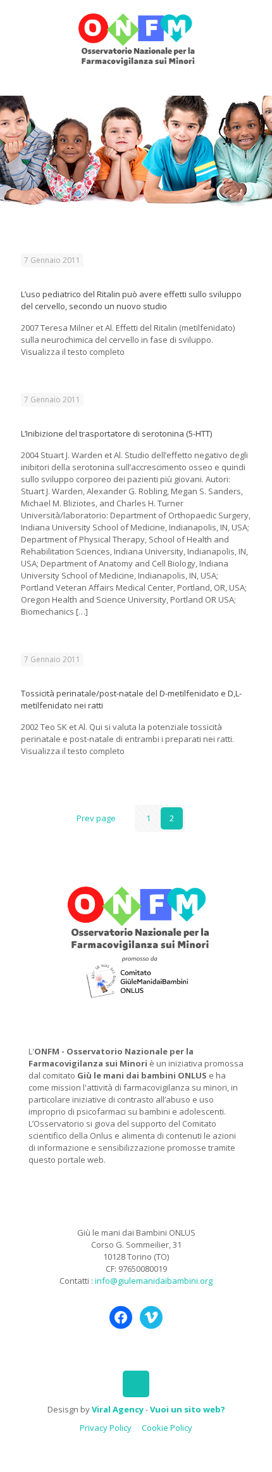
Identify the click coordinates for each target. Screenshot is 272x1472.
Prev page (96, 818)
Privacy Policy (106, 1427)
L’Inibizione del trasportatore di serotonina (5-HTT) (116, 433)
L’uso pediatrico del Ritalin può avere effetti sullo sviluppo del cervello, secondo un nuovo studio (131, 300)
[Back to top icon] (136, 1384)
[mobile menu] (255, 25)
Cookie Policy (167, 1427)
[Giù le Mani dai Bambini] (136, 38)
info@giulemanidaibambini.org (154, 1280)
